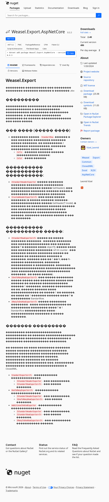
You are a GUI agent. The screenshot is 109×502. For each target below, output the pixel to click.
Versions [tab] (14, 70)
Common (86, 161)
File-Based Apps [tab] (32, 48)
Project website (91, 71)
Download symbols (89, 104)
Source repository (89, 79)
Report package (92, 130)
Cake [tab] (45, 48)
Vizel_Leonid (93, 147)
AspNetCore (88, 174)
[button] (70, 53)
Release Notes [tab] (30, 70)
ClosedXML (87, 166)
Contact (11, 445)
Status (43, 445)
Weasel (85, 157)
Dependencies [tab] (48, 65)
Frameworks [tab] (29, 65)
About (28, 487)
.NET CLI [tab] (10, 44)
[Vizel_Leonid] (83, 147)
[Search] (98, 15)
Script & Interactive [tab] (14, 48)
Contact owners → (88, 142)
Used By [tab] (65, 65)
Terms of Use (39, 487)
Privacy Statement (85, 487)
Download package (89, 92)
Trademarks (12, 490)
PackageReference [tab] (33, 44)
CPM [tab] (46, 44)
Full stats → (85, 32)
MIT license (89, 85)
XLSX (93, 170)
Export (96, 157)
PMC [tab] (20, 44)
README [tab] (14, 65)
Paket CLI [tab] (55, 44)
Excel (84, 170)
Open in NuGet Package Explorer (92, 115)
